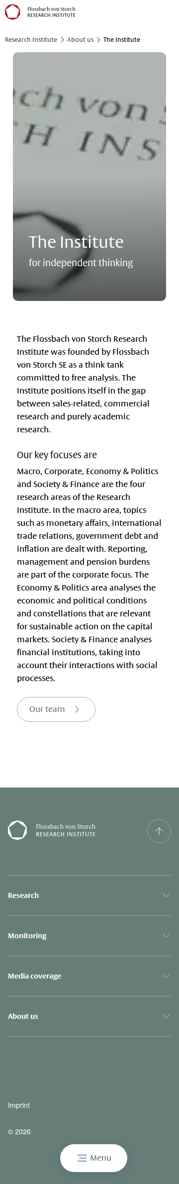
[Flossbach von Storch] (40, 12)
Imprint (19, 1105)
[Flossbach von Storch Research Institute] (67, 831)
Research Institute (31, 39)
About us (80, 39)
